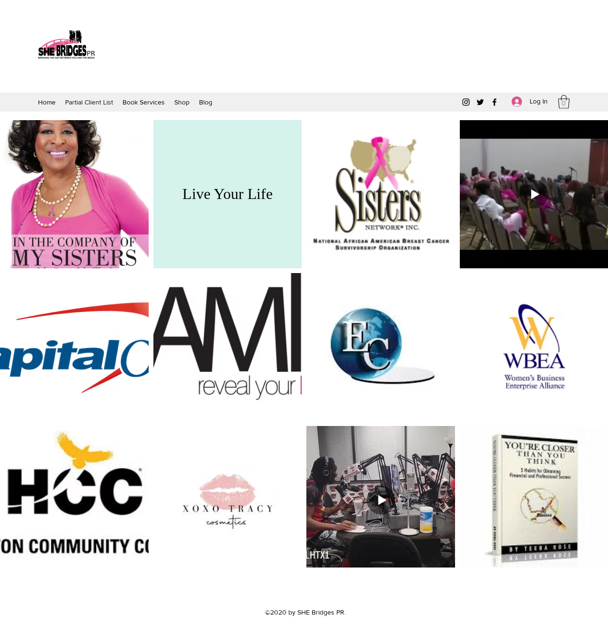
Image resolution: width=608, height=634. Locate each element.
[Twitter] (480, 102)
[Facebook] (494, 102)
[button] (564, 102)
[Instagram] (466, 102)
